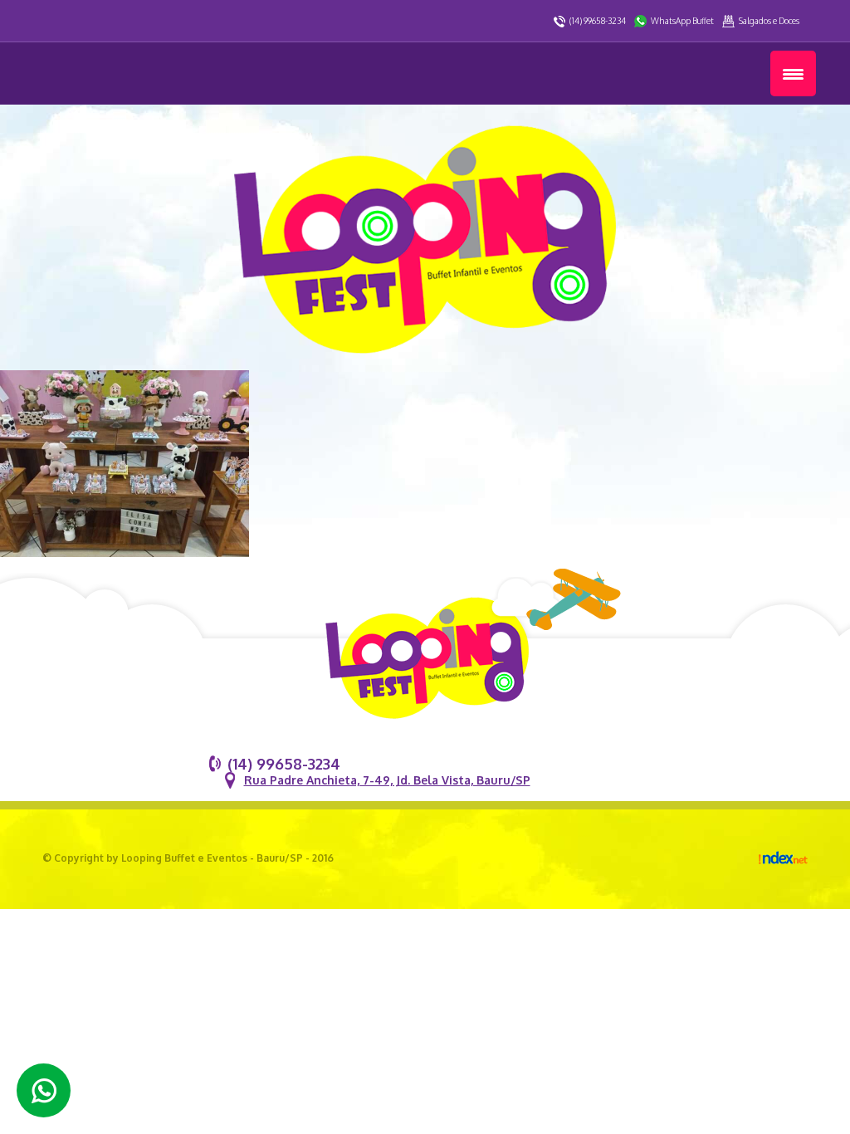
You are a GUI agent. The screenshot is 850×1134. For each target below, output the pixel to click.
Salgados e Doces (769, 21)
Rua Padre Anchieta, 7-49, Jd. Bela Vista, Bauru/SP (387, 780)
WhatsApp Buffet (682, 21)
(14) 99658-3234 (597, 21)
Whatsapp (44, 1090)
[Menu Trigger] (793, 73)
